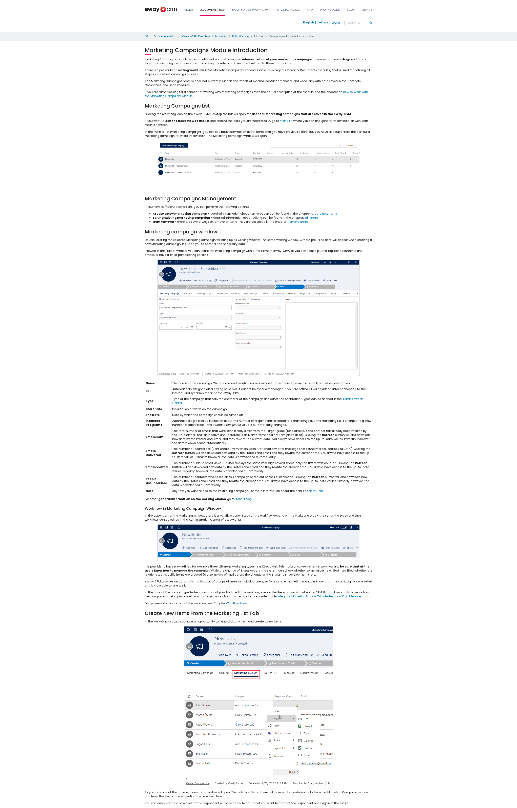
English (308, 22)
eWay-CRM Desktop (196, 36)
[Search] (370, 23)
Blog (351, 9)
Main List (286, 121)
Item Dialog (243, 499)
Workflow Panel (236, 603)
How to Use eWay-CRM (250, 9)
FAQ (310, 9)
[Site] (161, 9)
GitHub (367, 9)
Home (189, 9)
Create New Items (324, 214)
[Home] (146, 36)
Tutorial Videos (287, 9)
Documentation (212, 9)
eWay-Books (330, 9)
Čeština (322, 22)
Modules (221, 36)
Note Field (316, 491)
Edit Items (311, 218)
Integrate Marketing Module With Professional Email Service (319, 596)
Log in (336, 22)
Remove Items (298, 222)
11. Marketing (240, 36)
